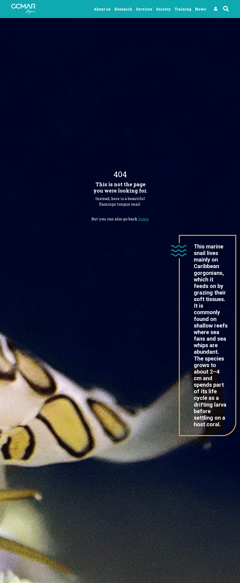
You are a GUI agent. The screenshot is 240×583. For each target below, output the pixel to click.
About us (102, 9)
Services (144, 9)
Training (183, 9)
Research (123, 9)
